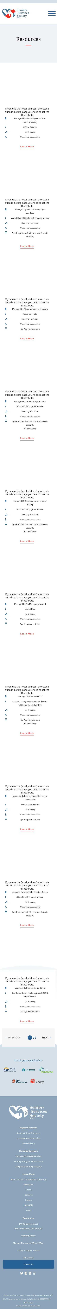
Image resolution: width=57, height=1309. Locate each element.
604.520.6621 (28, 1257)
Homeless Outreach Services (28, 1156)
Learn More (27, 146)
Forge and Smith (35, 1306)
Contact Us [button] (28, 1264)
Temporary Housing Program (28, 1166)
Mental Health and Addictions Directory (28, 1179)
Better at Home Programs (28, 1133)
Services (28, 1195)
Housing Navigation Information (28, 1161)
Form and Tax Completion (28, 1138)
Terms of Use (28, 1303)
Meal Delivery (28, 1143)
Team (28, 1210)
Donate (28, 1200)
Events (28, 1189)
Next (45, 1037)
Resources (28, 1184)
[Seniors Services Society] (24, 13)
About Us (28, 1205)
